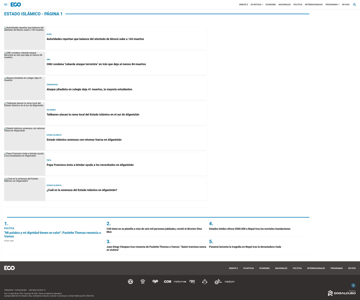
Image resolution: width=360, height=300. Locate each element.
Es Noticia (256, 4)
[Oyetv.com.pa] (155, 283)
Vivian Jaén (9, 241)
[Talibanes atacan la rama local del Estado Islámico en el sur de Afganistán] (24, 113)
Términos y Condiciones (15, 290)
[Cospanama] (167, 283)
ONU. (48, 59)
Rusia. (49, 34)
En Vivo (346, 4)
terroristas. (52, 85)
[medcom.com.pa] (229, 283)
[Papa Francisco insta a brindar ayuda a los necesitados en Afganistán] (24, 164)
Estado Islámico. (54, 135)
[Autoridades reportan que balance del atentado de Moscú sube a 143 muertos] (24, 38)
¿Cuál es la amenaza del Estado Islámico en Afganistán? (82, 190)
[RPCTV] (143, 283)
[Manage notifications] (353, 285)
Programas (332, 4)
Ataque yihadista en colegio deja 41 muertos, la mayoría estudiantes (90, 89)
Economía (271, 4)
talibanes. (51, 110)
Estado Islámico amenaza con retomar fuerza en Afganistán (84, 139)
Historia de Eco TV (37, 290)
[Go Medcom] (180, 283)
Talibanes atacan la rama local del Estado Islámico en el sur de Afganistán (93, 114)
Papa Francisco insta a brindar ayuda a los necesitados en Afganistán (90, 165)
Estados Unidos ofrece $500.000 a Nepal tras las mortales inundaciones (249, 228)
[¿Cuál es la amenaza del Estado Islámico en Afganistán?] (24, 189)
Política (297, 4)
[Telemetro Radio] (217, 283)
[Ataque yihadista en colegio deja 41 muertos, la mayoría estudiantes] (24, 88)
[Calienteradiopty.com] (205, 283)
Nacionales (285, 4)
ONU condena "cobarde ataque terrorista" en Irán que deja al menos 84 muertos (96, 64)
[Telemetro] (130, 283)
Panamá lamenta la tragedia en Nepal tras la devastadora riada (245, 246)
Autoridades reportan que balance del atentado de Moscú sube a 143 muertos (95, 39)
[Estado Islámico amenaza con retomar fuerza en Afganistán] (24, 138)
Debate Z (243, 4)
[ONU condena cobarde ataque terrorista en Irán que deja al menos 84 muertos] (24, 63)
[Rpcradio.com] (192, 283)
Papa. (49, 160)
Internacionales (314, 4)
